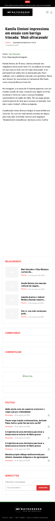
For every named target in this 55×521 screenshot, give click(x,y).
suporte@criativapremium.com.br (24, 42)
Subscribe (43, 488)
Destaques (9, 415)
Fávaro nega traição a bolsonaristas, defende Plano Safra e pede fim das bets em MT (26, 421)
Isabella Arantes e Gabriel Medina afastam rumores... (33, 298)
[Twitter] (13, 360)
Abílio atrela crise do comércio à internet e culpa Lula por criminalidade (28, 5)
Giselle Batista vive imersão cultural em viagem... (33, 284)
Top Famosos (14, 54)
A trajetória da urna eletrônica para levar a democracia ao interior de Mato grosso (24, 433)
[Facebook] (7, 360)
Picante (7, 42)
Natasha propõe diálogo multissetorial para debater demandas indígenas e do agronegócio (26, 455)
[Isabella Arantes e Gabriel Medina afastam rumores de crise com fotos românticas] (12, 300)
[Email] (25, 360)
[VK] (37, 360)
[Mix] (31, 360)
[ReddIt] (19, 360)
